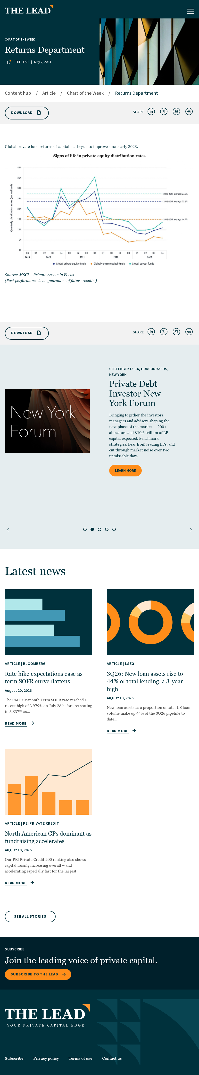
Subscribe (14, 1058)
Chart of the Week (20, 39)
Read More (16, 723)
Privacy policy (46, 1058)
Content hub (18, 93)
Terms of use (80, 1058)
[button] (8, 530)
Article (49, 93)
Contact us (112, 1058)
